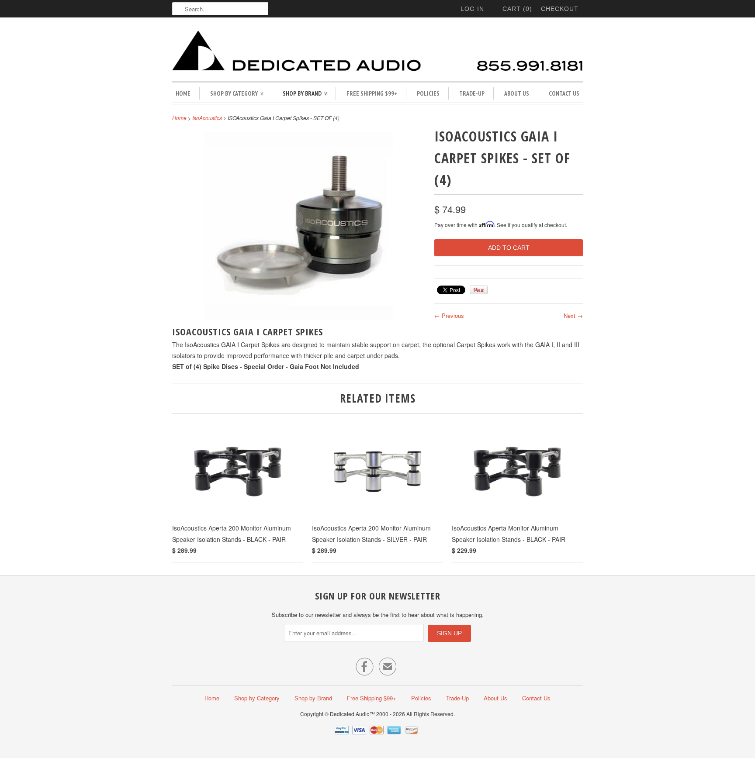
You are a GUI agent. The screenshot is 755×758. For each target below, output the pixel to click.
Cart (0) (517, 8)
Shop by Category (236, 93)
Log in (472, 8)
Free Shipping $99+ (371, 93)
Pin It (479, 290)
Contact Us (564, 93)
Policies (428, 93)
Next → (573, 315)
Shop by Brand (305, 93)
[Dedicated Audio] (377, 51)
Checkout (559, 8)
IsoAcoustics (207, 117)
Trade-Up (472, 93)
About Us (516, 93)
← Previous (449, 315)
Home (183, 93)
